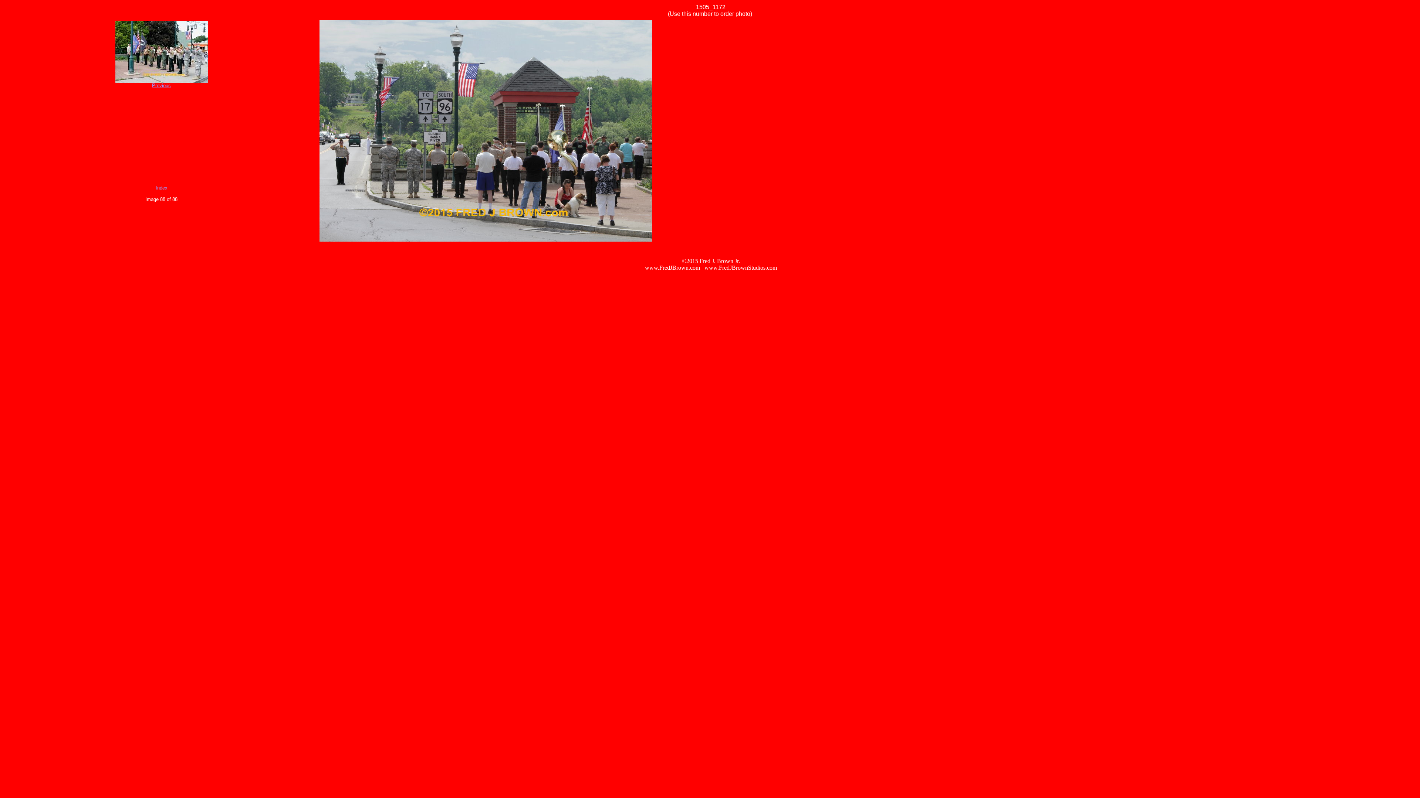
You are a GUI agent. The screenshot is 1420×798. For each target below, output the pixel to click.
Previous (161, 85)
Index (162, 188)
